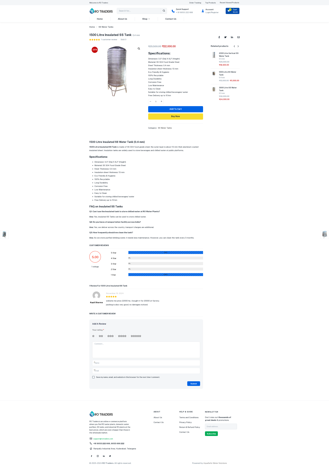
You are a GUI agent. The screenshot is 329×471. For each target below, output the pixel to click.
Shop (144, 19)
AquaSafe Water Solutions (215, 463)
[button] (98, 3)
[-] (150, 101)
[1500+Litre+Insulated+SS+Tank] (225, 37)
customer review (109, 39)
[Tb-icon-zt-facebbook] (91, 456)
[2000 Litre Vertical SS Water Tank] (214, 55)
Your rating (98, 330)
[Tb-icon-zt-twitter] (110, 456)
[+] (161, 101)
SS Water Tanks (106, 27)
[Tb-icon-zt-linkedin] (104, 456)
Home (100, 19)
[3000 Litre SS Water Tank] (214, 89)
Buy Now (175, 116)
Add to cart (176, 109)
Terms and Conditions (189, 417)
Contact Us (170, 19)
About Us (122, 19)
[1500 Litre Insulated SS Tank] (219, 37)
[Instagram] (97, 456)
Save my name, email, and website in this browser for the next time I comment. (128, 377)
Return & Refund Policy (189, 427)
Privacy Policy (185, 422)
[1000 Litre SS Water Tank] (214, 74)
